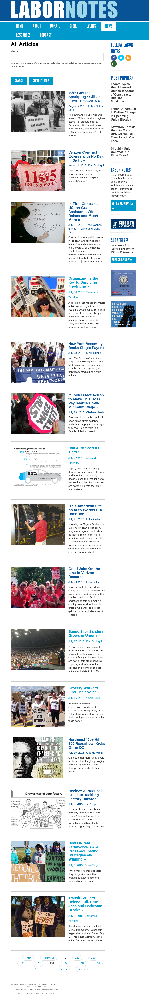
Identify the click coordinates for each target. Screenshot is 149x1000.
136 (98, 963)
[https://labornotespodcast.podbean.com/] (123, 294)
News (108, 26)
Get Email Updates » (122, 205)
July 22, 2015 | (83, 453)
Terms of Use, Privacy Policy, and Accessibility (36, 993)
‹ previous (48, 957)
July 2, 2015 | (85, 906)
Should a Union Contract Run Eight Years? (121, 152)
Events (91, 26)
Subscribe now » (122, 259)
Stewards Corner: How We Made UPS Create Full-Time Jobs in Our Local (123, 134)
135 (81, 963)
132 (38, 963)
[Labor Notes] (64, 9)
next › (63, 969)
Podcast (45, 35)
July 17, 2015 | (85, 636)
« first (28, 957)
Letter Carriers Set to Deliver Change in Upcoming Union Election (123, 114)
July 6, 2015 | (83, 854)
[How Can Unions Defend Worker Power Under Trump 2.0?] (123, 325)
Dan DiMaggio (94, 641)
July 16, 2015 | (84, 692)
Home (19, 26)
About (37, 26)
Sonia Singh (93, 697)
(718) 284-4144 (39, 987)
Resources (23, 35)
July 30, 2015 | (83, 285)
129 (77, 957)
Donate (55, 26)
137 (37, 969)
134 (65, 963)
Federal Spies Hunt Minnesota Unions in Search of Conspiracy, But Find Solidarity (123, 92)
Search (15, 50)
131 (22, 963)
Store (73, 26)
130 (93, 957)
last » (82, 969)
